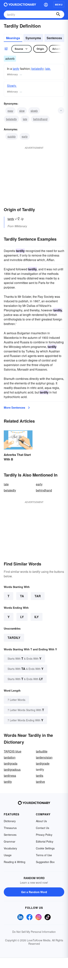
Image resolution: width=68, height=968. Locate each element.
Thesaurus (10, 828)
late (25, 119)
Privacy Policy (44, 835)
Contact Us (42, 828)
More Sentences (14, 407)
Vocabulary (10, 848)
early (25, 136)
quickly (12, 136)
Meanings (13, 38)
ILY (36, 617)
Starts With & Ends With (24, 658)
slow (22, 111)
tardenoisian (44, 757)
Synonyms (33, 38)
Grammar (9, 841)
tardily (14, 637)
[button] (46, 5)
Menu (59, 4)
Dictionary (10, 821)
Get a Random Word (34, 892)
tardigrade (42, 763)
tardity (8, 781)
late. (48, 68)
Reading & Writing (14, 862)
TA (22, 596)
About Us (41, 821)
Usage (8, 855)
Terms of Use (44, 855)
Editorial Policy (44, 841)
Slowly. (12, 85)
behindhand (40, 119)
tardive (40, 781)
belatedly (37, 68)
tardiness (10, 775)
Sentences (54, 38)
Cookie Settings (45, 848)
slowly (34, 111)
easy (10, 111)
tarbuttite (41, 751)
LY (22, 617)
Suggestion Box (45, 862)
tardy (16, 68)
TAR (38, 596)
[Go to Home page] (20, 4)
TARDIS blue (12, 751)
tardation (9, 757)
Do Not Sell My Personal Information (34, 932)
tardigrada (10, 763)
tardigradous (12, 769)
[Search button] (58, 14)
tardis (39, 775)
